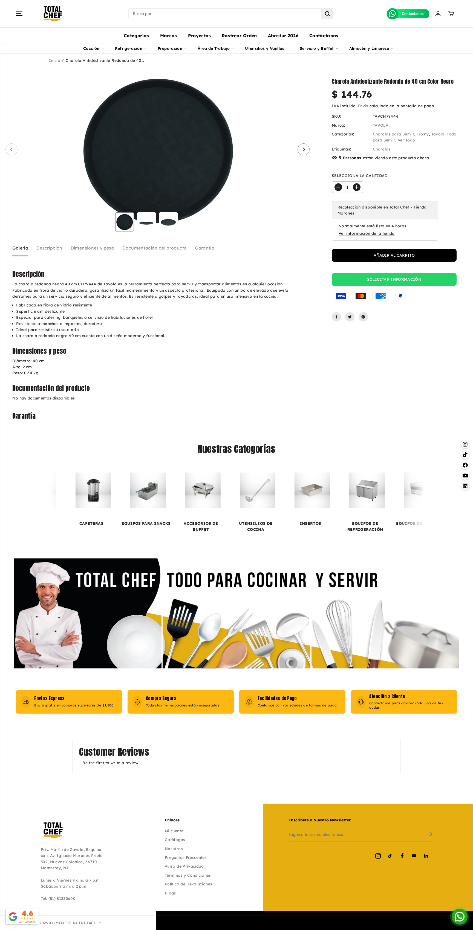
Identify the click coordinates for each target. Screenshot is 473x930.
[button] (19, 14)
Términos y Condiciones (188, 875)
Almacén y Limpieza (369, 48)
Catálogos (175, 839)
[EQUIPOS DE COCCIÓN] (375, 490)
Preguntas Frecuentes (186, 857)
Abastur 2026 (283, 35)
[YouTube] (414, 856)
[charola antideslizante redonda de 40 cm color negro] (157, 149)
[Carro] (451, 14)
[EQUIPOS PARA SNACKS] (101, 490)
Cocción (91, 48)
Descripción (49, 248)
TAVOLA (380, 125)
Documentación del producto (154, 248)
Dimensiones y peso (92, 248)
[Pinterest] (363, 316)
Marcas (168, 35)
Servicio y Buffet (317, 48)
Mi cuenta (174, 830)
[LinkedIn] (426, 856)
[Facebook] (336, 316)
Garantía (204, 248)
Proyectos (199, 35)
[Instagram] (378, 856)
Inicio (54, 60)
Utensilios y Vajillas (264, 48)
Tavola (438, 134)
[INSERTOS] (266, 490)
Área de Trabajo (214, 48)
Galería (20, 248)
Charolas (382, 149)
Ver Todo (406, 140)
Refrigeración (129, 48)
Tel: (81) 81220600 (58, 898)
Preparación (170, 48)
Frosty (423, 134)
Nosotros (174, 848)
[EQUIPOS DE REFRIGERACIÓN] (320, 490)
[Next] (304, 149)
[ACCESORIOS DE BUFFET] (156, 490)
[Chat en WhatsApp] (460, 917)
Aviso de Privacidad (184, 866)
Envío (363, 105)
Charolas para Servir (393, 134)
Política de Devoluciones (188, 884)
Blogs (170, 893)
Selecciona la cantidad (360, 175)
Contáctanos (323, 35)
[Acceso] (438, 14)
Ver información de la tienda (367, 233)
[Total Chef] (52, 14)
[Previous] (11, 149)
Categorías (136, 35)
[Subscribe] (429, 835)
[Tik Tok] (390, 856)
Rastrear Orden (239, 35)
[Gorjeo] (349, 316)
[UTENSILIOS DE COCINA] (211, 490)
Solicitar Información (394, 279)
